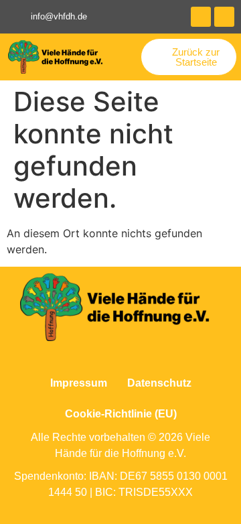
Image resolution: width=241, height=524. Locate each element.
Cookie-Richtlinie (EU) (121, 413)
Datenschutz (159, 383)
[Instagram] (224, 17)
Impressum (78, 383)
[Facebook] (201, 17)
